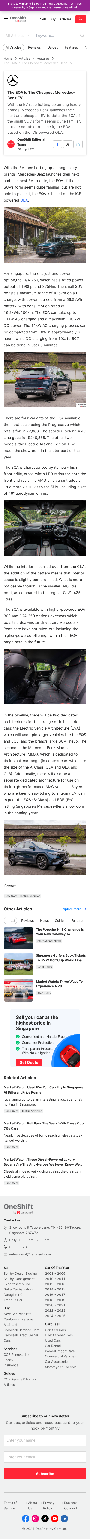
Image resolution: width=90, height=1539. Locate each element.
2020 (49, 1305)
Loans (8, 1360)
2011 (61, 1279)
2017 (61, 1295)
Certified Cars (55, 1330)
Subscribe (45, 1473)
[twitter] (67, 144)
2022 (49, 1310)
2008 (49, 1273)
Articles (24, 58)
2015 (61, 1289)
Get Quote (29, 1062)
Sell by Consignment (19, 1279)
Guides (53, 47)
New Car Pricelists (17, 1314)
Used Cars (53, 1340)
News (44, 920)
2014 (49, 1289)
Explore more (71, 909)
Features (71, 47)
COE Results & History (20, 1379)
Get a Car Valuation (18, 1289)
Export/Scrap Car (17, 1284)
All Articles (15, 35)
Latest (10, 920)
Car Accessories (57, 1361)
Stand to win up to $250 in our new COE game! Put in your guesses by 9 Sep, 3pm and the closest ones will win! (45, 5)
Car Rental (53, 1346)
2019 (61, 1300)
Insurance (11, 1365)
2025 (61, 1316)
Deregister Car (15, 1295)
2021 (61, 1305)
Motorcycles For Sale (60, 1367)
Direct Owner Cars (59, 1335)
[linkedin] (78, 144)
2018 (49, 1300)
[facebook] (57, 144)
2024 (49, 1316)
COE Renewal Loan (18, 1355)
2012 (49, 1284)
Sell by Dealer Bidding (20, 1273)
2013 (61, 1284)
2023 (61, 1310)
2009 (61, 1273)
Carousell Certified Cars (21, 1330)
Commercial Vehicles (60, 1356)
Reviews (34, 47)
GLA (24, 200)
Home (8, 58)
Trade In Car (13, 1300)
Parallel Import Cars (60, 1351)
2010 (49, 1279)
